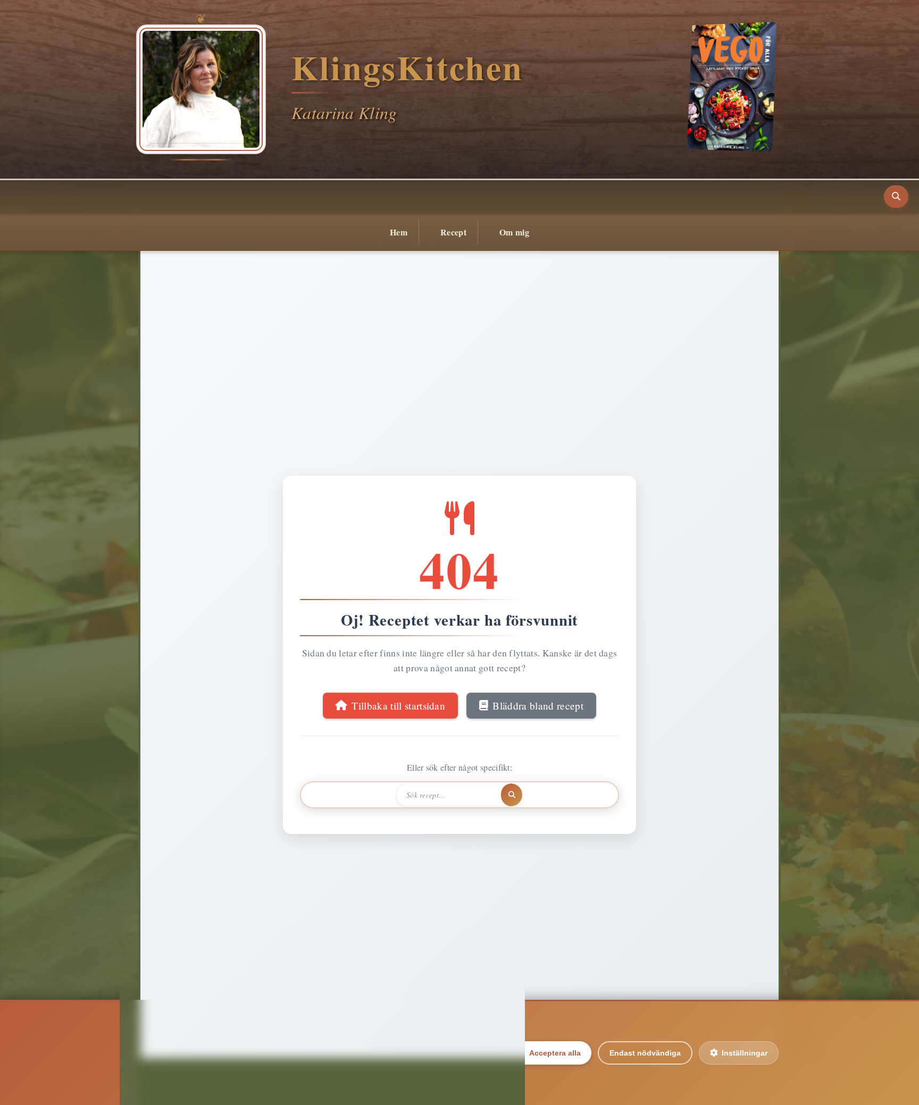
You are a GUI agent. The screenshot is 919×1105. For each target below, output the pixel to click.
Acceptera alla (555, 1053)
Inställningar (744, 1053)
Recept (453, 232)
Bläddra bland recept (537, 705)
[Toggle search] (896, 196)
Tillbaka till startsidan (398, 705)
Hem (398, 232)
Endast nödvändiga (645, 1053)
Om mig (514, 232)
